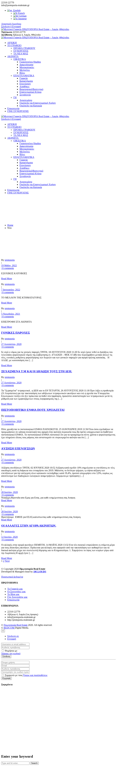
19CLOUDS (39, 571)
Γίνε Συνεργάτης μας (17, 597)
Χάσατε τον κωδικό (10, 653)
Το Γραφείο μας (15, 589)
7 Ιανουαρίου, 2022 (10, 289)
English (16, 10)
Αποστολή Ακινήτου (11, 24)
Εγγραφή (11, 639)
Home (10, 225)
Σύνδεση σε (13, 636)
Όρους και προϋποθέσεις (35, 675)
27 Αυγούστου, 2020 (11, 344)
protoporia (10, 260)
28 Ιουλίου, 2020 (9, 492)
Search (34, 763)
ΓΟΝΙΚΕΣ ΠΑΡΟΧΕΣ (15, 332)
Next (7, 561)
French (21, 13)
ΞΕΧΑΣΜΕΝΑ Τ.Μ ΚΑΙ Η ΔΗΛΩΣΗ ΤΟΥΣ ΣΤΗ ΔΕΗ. (36, 371)
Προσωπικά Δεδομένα (12, 576)
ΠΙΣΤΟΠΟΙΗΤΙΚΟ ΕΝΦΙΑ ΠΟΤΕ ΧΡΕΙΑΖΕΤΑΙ (32, 409)
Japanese (22, 18)
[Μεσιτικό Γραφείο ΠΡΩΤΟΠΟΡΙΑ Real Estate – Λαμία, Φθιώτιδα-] (35, 29)
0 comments (7, 268)
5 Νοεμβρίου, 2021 (10, 314)
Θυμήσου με (10, 650)
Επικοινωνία (13, 599)
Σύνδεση (6, 656)
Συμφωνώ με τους (25, 675)
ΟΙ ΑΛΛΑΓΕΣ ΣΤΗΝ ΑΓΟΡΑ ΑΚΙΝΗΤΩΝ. (28, 525)
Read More (6, 278)
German (22, 16)
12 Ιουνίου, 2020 (9, 537)
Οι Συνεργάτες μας (16, 591)
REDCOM (9, 627)
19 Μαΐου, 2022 (9, 265)
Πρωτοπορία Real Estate (16, 625)
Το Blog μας (13, 594)
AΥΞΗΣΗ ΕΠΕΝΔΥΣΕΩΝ (18, 448)
